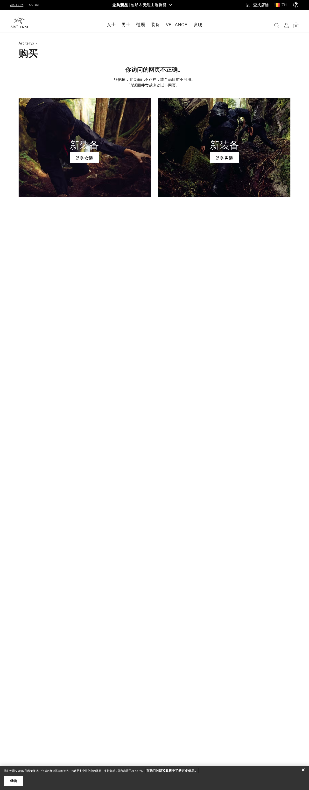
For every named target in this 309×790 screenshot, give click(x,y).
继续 (13, 781)
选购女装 (84, 158)
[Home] (19, 22)
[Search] (277, 25)
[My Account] (286, 25)
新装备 (84, 145)
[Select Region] (277, 5)
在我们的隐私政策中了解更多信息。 (172, 770)
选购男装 (224, 158)
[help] (296, 5)
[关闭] (303, 770)
